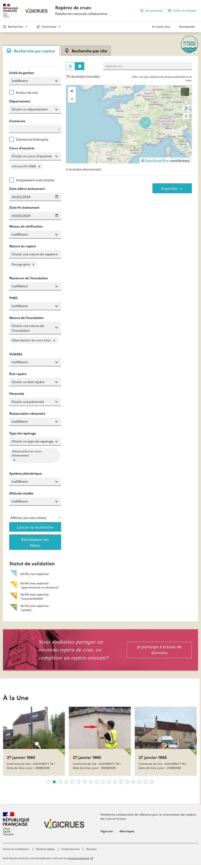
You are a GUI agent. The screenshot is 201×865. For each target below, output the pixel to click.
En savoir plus (161, 26)
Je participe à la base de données (159, 649)
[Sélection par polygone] (186, 108)
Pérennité (16, 393)
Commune (17, 121)
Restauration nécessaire (27, 413)
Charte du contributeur (16, 848)
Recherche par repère (34, 50)
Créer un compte (184, 10)
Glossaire (91, 848)
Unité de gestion (21, 72)
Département (19, 101)
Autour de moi (27, 92)
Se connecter (154, 10)
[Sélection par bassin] (186, 116)
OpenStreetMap (157, 160)
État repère (17, 373)
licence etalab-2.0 (79, 858)
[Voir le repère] (34, 747)
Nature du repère (22, 246)
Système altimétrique (25, 473)
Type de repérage (22, 433)
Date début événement (27, 188)
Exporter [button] (170, 188)
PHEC (13, 298)
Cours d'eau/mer (22, 148)
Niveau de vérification (26, 226)
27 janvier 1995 (21, 757)
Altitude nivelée (21, 493)
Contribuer (49, 26)
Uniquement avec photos (35, 180)
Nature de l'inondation (26, 317)
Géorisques (127, 831)
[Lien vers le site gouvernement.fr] (16, 823)
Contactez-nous (70, 848)
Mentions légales (45, 848)
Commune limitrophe (32, 139)
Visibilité (15, 354)
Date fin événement (24, 207)
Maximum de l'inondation (28, 278)
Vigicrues (106, 831)
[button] (27, 26)
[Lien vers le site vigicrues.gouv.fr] (36, 10)
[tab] (31, 50)
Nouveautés (187, 26)
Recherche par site (89, 50)
